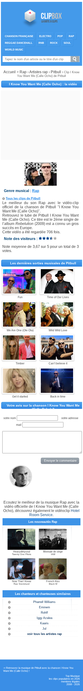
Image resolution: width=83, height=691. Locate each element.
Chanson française (19, 36)
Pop (60, 36)
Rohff (44, 612)
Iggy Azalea (44, 618)
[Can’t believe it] (57, 358)
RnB (41, 42)
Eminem (44, 607)
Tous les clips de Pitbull (23, 198)
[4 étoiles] (51, 238)
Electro (45, 36)
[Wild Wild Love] (57, 325)
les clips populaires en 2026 (64, 678)
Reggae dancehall (19, 42)
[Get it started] (19, 392)
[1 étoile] (40, 238)
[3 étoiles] (48, 238)
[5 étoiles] (55, 238)
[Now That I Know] (21, 578)
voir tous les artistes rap (44, 634)
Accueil (9, 72)
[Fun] (19, 292)
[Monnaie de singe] (53, 548)
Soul (67, 42)
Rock (54, 42)
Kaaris (44, 623)
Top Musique (72, 676)
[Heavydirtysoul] (21, 548)
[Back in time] (57, 392)
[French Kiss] (53, 578)
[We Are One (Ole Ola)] (19, 325)
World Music (14, 49)
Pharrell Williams (44, 602)
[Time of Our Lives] (57, 292)
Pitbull (56, 72)
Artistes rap (38, 72)
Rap (71, 36)
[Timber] (19, 358)
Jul (44, 628)
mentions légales (70, 681)
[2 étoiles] (44, 238)
